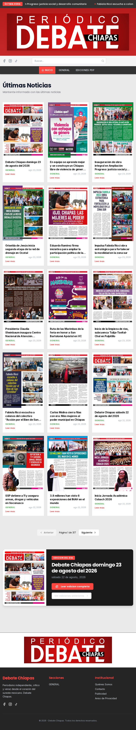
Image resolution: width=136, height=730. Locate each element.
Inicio (49, 70)
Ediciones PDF (85, 70)
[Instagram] (10, 61)
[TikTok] (16, 61)
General (64, 70)
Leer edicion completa (75, 586)
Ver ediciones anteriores (69, 595)
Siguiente (86, 532)
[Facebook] (4, 61)
